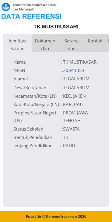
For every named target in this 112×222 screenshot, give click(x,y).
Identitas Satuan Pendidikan (17, 45)
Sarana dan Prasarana (71, 45)
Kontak (95, 41)
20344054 (74, 70)
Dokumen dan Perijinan (45, 45)
